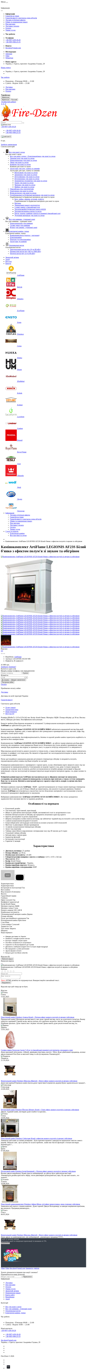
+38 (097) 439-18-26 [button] (8, 1330)
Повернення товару (13, 1293)
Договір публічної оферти (15, 20)
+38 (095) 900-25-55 (13, 42)
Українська (5, 100)
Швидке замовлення (18, 680)
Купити (25, 673)
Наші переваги (11, 712)
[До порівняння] (4, 653)
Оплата (8, 28)
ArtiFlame (18, 657)
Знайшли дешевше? (8, 667)
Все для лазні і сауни (13, 1307)
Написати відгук (7, 959)
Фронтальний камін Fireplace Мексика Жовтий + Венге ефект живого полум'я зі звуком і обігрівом (39, 1081)
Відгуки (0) (9, 714)
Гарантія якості (6, 700)
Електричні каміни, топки (15, 1313)
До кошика (5, 680)
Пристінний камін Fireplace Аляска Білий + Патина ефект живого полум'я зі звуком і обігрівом (37, 1017)
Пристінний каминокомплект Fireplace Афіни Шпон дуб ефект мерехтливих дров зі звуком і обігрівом (40, 1204)
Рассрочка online (7, 682)
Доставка (9, 87)
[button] (6, 68)
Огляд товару (10, 708)
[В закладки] (2, 653)
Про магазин (10, 24)
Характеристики (11, 710)
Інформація (9, 513)
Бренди (8, 263)
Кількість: (4, 675)
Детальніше (5, 1243)
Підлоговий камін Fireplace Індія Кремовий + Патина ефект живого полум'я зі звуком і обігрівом (38, 1171)
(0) (2, 651)
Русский (14, 100)
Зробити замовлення (9, 144)
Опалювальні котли (13, 1311)
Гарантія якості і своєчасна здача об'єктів (21, 18)
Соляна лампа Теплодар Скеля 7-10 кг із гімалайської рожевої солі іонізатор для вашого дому (37, 1050)
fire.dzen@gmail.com (13, 48)
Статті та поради (11, 531)
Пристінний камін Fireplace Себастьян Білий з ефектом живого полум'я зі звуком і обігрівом (36, 1138)
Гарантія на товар (12, 16)
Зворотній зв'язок (12, 257)
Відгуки (8, 261)
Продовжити (6, 982)
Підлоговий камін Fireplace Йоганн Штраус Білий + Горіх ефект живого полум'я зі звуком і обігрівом (40, 1110)
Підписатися (27, 1277)
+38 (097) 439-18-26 (13, 40)
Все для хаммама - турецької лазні (18, 1309)
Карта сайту (10, 1295)
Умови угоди (10, 30)
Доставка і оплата (12, 26)
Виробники (9, 1297)
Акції (7, 259)
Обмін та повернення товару (16, 22)
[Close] (2, 963)
